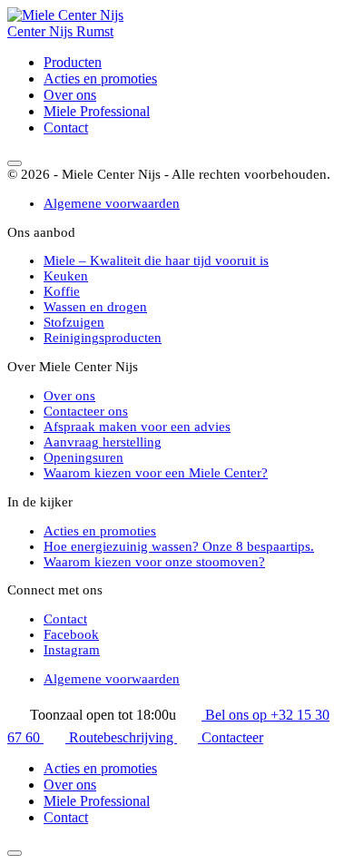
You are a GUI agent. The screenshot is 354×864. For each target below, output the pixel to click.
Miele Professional (97, 111)
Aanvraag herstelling (103, 442)
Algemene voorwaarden (112, 203)
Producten (73, 62)
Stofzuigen (74, 322)
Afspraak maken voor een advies (137, 426)
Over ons (70, 95)
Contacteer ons (86, 411)
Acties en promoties (100, 78)
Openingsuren (83, 457)
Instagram (72, 650)
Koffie (62, 291)
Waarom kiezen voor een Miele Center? (156, 473)
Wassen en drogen (95, 306)
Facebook (71, 634)
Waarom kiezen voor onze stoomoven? (154, 562)
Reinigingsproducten (103, 337)
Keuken (66, 276)
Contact (66, 127)
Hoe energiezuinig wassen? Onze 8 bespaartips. (179, 546)
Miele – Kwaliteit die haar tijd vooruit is (156, 260)
